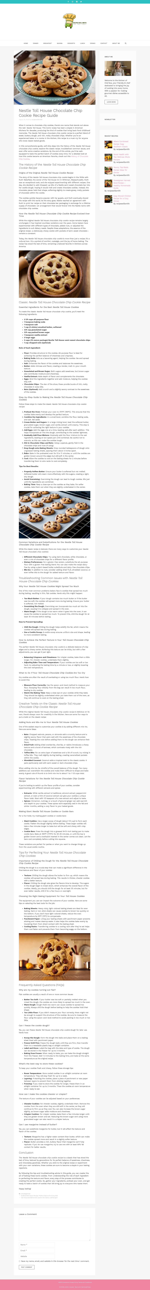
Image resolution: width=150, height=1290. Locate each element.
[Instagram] (72, 2)
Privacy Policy (74, 1282)
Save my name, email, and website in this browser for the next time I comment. (55, 1261)
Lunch (82, 43)
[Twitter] (81, 2)
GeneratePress (86, 1287)
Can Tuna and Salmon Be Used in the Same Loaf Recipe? (39, 1197)
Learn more (111, 102)
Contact (103, 43)
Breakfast (47, 43)
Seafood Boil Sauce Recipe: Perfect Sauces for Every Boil (39, 1195)
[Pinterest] (76, 2)
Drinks (92, 43)
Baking (59, 43)
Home (26, 43)
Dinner (35, 43)
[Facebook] (68, 2)
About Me (116, 43)
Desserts (71, 43)
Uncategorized (25, 1193)
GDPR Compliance (63, 1282)
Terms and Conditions (85, 1282)
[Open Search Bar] (125, 43)
